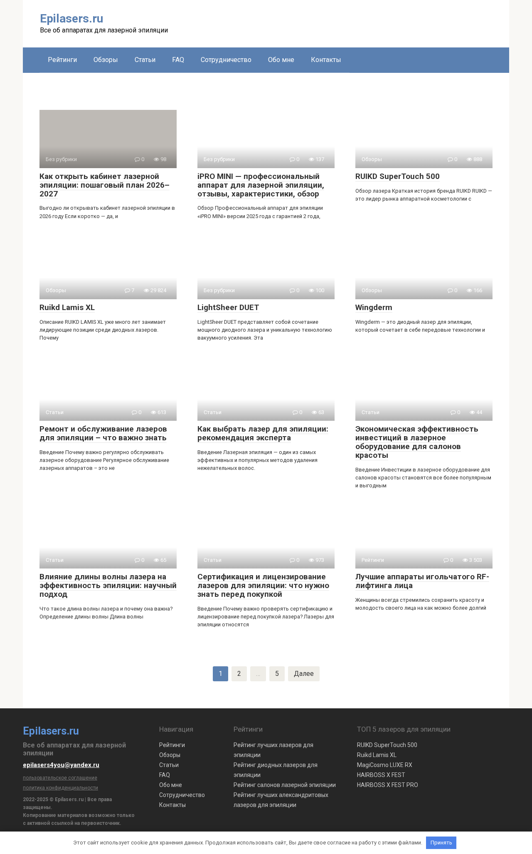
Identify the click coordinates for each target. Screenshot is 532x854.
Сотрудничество (226, 60)
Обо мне (281, 60)
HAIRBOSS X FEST (381, 775)
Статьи (145, 60)
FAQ (178, 60)
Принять (441, 842)
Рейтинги (62, 60)
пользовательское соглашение (60, 778)
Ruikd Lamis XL (377, 755)
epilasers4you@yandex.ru (61, 765)
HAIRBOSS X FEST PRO (387, 785)
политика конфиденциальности (60, 788)
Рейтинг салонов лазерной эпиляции (285, 785)
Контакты (326, 60)
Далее (304, 674)
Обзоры (106, 60)
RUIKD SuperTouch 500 (387, 745)
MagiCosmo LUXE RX (384, 765)
